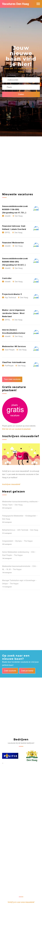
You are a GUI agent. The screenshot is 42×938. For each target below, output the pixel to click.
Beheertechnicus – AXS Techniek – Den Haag (20, 530)
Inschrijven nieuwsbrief (11, 484)
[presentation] (2, 763)
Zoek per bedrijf (27, 671)
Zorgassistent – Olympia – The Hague (17, 541)
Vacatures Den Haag (15, 3)
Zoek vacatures (10, 671)
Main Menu (38, 4)
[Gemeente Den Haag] (10, 756)
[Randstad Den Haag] (32, 755)
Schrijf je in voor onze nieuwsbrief (21, 902)
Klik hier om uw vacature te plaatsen (16, 429)
